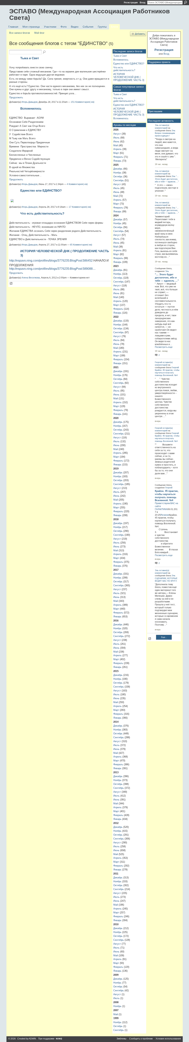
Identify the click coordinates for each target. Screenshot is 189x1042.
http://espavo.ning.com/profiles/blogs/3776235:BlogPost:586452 (51, 260)
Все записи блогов (19, 32)
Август (117, 133)
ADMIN (32, 1038)
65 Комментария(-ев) (81, 244)
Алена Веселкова (31, 277)
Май (115, 145)
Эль (157, 125)
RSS (11, 283)
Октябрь (118, 176)
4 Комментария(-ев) (77, 184)
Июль (116, 137)
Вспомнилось (30, 108)
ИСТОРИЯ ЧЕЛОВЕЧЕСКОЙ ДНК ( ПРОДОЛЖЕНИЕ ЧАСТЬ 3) (128, 77)
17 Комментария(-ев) (80, 207)
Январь (117, 160)
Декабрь (118, 168)
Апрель (117, 149)
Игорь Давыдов (29, 102)
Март (116, 153)
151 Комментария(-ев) (82, 102)
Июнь (116, 141)
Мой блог (39, 32)
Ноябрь (117, 172)
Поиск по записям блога (44, 52)
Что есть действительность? (42, 213)
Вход (142, 2)
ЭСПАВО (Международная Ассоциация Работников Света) (89, 14)
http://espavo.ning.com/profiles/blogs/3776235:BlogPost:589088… (52, 268)
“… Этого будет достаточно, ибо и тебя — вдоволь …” (167, 179)
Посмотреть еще (164, 347)
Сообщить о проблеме (141, 1038)
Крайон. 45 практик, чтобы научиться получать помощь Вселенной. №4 (167, 372)
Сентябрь (118, 180)
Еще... (164, 637)
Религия (165, 515)
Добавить (140, 34)
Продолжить (16, 97)
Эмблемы (121, 1038)
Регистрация (131, 2)
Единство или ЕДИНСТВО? (41, 190)
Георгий (158, 362)
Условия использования (168, 1038)
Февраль (118, 156)
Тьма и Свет (29, 58)
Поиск (185, 2)
